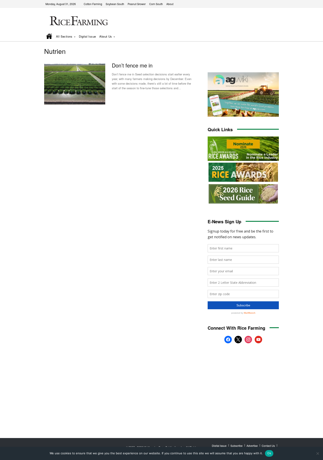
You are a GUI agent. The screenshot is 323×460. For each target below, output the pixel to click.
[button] (269, 37)
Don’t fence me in (132, 65)
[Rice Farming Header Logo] (77, 21)
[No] (317, 453)
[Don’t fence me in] (74, 83)
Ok (269, 453)
